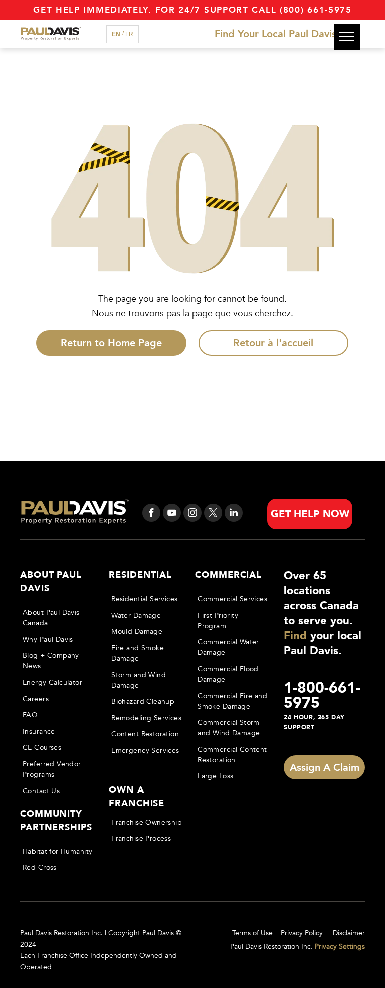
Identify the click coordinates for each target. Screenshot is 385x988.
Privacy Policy (302, 933)
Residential (140, 575)
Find (295, 635)
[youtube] (172, 514)
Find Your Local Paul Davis (275, 34)
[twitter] (213, 514)
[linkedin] (234, 514)
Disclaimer (349, 933)
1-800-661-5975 (322, 695)
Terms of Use (252, 933)
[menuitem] (58, 617)
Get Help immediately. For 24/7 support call (154, 10)
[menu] (347, 37)
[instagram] (192, 514)
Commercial (228, 575)
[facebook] (151, 514)
